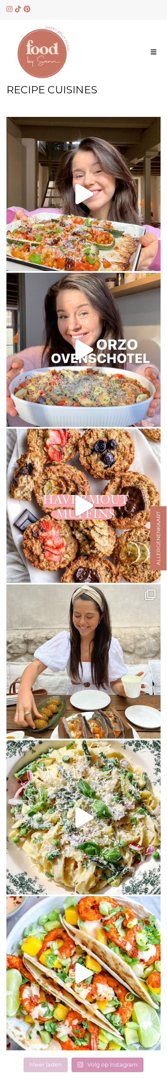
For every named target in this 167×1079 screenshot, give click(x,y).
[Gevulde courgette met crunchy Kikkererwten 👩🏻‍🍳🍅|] (83, 194)
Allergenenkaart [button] (158, 538)
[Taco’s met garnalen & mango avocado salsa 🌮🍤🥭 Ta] (83, 973)
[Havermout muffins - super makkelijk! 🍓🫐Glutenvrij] (83, 506)
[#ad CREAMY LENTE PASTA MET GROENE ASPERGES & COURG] (83, 817)
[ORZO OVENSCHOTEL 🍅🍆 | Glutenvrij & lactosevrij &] (83, 350)
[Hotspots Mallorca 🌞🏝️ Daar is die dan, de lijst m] (83, 661)
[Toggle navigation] (153, 52)
